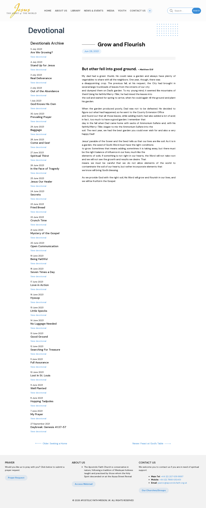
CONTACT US (138, 10)
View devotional (38, 57)
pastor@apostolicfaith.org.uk (172, 482)
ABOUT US (61, 10)
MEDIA (110, 10)
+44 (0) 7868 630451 (170, 479)
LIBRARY (75, 10)
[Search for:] (179, 11)
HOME (47, 10)
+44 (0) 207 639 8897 (172, 476)
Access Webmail (84, 484)
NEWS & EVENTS (93, 10)
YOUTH (122, 10)
